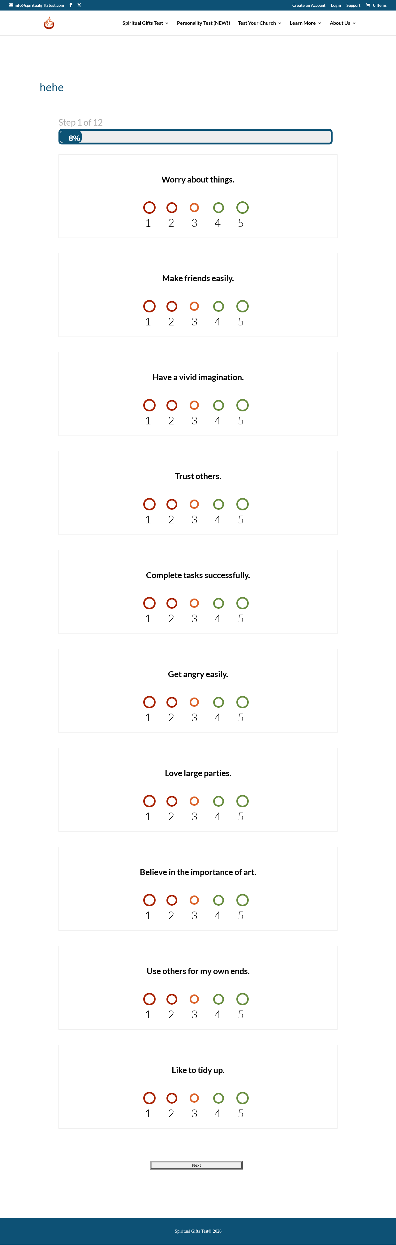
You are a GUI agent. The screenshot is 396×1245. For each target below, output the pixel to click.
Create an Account (308, 5)
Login (336, 5)
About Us (340, 23)
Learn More (303, 23)
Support (353, 5)
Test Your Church (257, 23)
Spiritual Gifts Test (143, 23)
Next (196, 1165)
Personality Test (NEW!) (203, 23)
